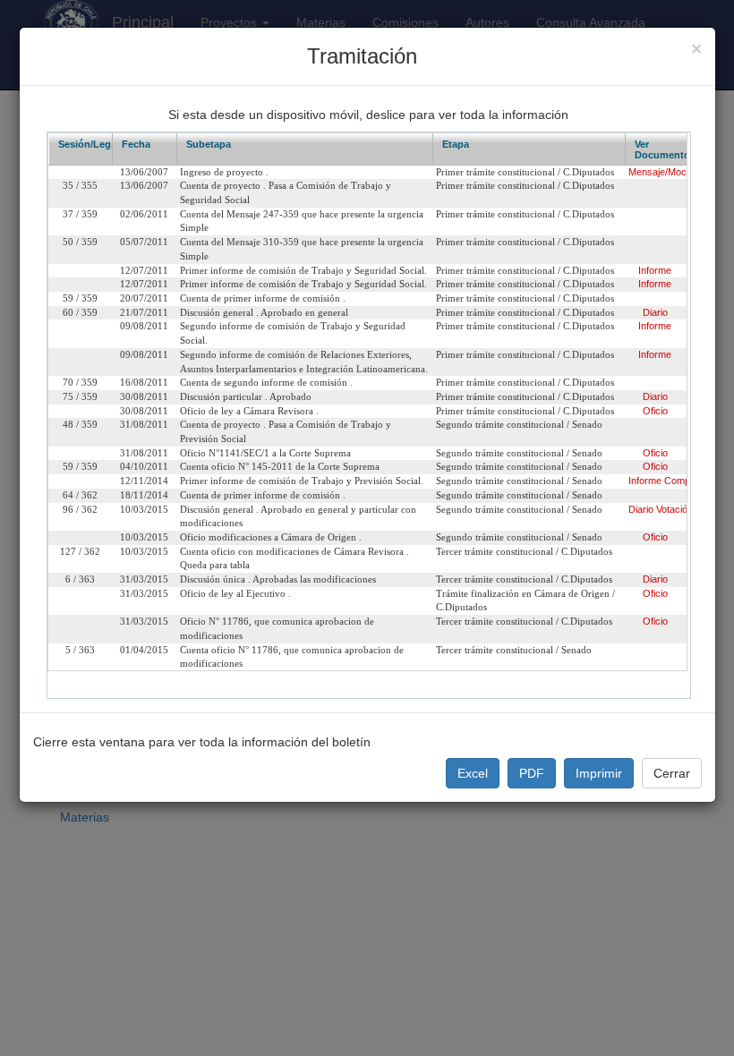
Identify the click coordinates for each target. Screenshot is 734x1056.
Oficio (655, 410)
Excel (472, 773)
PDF (531, 773)
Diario (655, 312)
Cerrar (671, 773)
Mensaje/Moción (663, 171)
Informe (654, 270)
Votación (674, 509)
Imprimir (599, 773)
